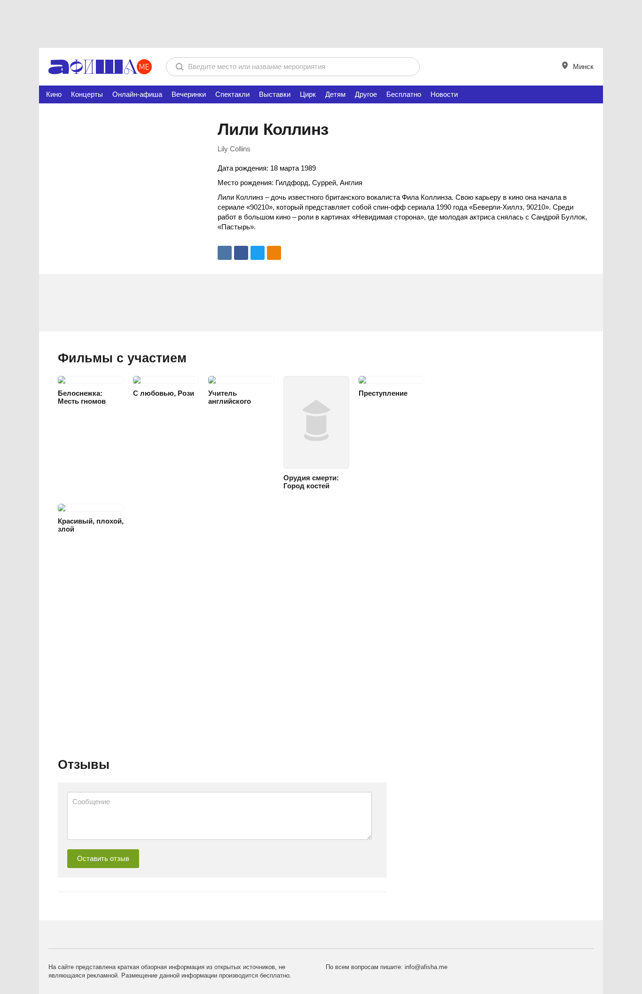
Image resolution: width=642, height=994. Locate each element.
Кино (54, 94)
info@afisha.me (426, 967)
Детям (335, 94)
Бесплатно (403, 94)
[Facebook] (241, 253)
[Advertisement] (321, 23)
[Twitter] (258, 253)
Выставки (274, 94)
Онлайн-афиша (137, 94)
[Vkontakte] (225, 253)
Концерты (87, 94)
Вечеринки (189, 94)
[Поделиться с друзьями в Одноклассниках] (274, 253)
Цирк (308, 94)
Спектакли (232, 94)
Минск (582, 66)
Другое (366, 94)
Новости (444, 94)
